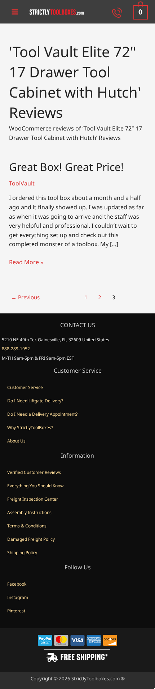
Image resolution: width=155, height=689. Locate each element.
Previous (25, 297)
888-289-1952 (16, 349)
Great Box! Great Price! (66, 166)
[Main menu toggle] (14, 11)
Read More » (26, 262)
